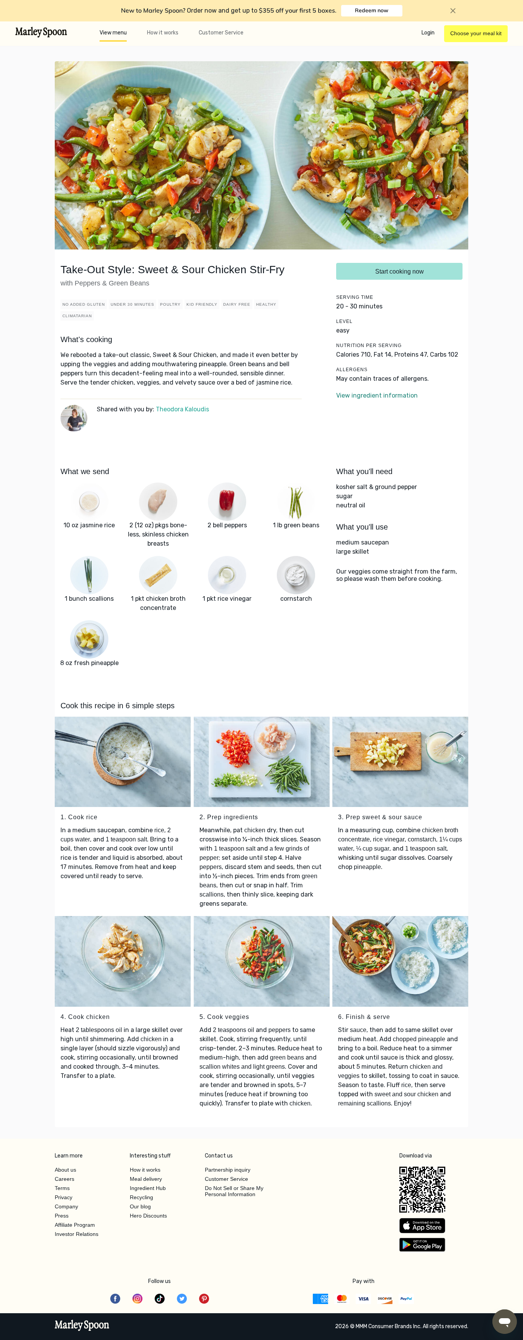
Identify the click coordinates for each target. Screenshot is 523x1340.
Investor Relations (76, 1234)
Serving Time (354, 297)
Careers (64, 1179)
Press (62, 1216)
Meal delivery (146, 1179)
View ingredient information (377, 395)
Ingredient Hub (148, 1188)
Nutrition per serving (369, 345)
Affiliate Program (75, 1225)
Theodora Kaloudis (182, 409)
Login (428, 32)
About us (65, 1170)
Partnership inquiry (227, 1170)
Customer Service (221, 32)
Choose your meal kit (476, 33)
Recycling (141, 1197)
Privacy (63, 1197)
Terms (62, 1188)
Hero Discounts (148, 1216)
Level (344, 321)
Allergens (352, 369)
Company (66, 1206)
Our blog (140, 1206)
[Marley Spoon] (82, 1326)
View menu (113, 32)
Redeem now (371, 10)
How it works (162, 32)
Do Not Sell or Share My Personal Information (234, 1191)
